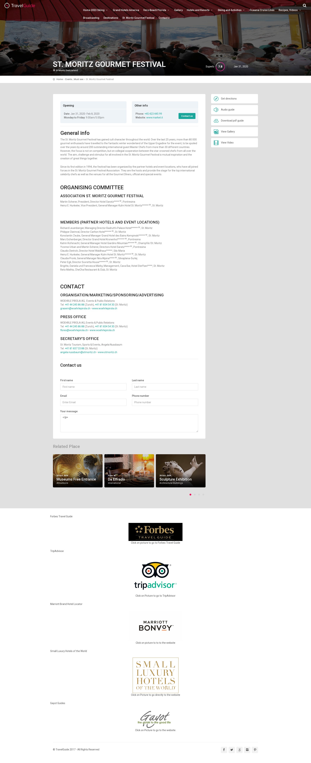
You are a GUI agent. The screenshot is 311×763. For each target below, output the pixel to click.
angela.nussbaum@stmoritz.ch (78, 352)
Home (60, 79)
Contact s (164, 17)
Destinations (110, 17)
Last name (138, 380)
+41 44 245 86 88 (74, 304)
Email (63, 395)
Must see (78, 79)
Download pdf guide (232, 120)
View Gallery (228, 131)
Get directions (229, 98)
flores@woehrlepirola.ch (74, 330)
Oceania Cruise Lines (262, 10)
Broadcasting (91, 17)
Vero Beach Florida (155, 10)
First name (66, 380)
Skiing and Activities (230, 10)
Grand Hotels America (126, 10)
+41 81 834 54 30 (104, 304)
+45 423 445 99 (153, 113)
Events (68, 79)
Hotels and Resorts (198, 10)
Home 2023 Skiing (94, 10)
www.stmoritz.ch (107, 352)
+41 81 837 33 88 (74, 348)
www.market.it (154, 117)
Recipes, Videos (288, 10)
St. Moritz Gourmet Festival (138, 17)
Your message (69, 411)
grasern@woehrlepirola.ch (75, 308)
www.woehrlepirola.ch (104, 308)
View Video (227, 142)
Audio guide (228, 109)
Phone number (140, 395)
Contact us (187, 116)
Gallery (178, 10)
